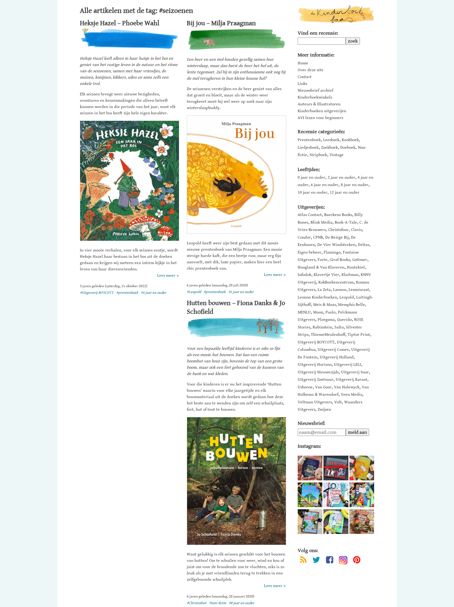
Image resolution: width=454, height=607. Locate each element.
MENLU (304, 312)
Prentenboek (309, 139)
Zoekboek (329, 147)
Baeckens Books (338, 214)
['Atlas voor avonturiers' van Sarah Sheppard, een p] (310, 521)
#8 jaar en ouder (241, 603)
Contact (305, 77)
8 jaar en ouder (354, 184)
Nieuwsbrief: (311, 423)
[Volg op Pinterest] (356, 561)
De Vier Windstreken (336, 244)
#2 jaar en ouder (241, 292)
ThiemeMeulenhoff (328, 334)
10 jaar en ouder (312, 192)
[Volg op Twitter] (316, 561)
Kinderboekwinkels (315, 97)
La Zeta (324, 289)
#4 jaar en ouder (153, 293)
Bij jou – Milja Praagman (221, 23)
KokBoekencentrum (336, 282)
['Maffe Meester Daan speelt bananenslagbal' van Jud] (335, 521)
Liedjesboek (308, 147)
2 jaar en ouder (341, 177)
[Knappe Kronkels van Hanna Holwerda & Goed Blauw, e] (335, 494)
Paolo (331, 312)
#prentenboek (127, 293)
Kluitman (350, 274)
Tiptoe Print (359, 334)
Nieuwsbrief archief (315, 91)
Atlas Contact (310, 214)
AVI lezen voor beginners (320, 118)
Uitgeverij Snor (355, 372)
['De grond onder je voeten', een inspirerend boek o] (361, 521)
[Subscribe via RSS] (303, 561)
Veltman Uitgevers (315, 402)
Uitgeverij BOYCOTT (316, 342)
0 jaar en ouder (311, 177)
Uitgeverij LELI (347, 364)
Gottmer (359, 259)
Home (303, 63)
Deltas (363, 244)
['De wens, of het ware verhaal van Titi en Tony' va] (361, 468)
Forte (322, 259)
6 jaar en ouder (324, 184)
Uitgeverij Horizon (315, 364)
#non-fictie (217, 603)
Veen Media (351, 394)
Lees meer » (168, 275)
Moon (318, 312)
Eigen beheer (309, 252)
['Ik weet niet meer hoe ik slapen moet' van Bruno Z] (310, 468)
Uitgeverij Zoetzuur (315, 379)
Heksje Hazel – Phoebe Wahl (119, 23)
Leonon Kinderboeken (317, 297)
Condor (304, 237)
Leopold (346, 297)
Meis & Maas (324, 304)
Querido (344, 319)
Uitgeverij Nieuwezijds (318, 372)
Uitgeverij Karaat (351, 379)
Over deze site (310, 70)
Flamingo (332, 252)
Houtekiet (356, 267)
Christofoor (338, 229)
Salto (339, 327)
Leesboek (331, 139)
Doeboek (347, 147)
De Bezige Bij (337, 237)
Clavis (356, 229)
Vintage (336, 154)
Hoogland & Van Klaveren (321, 267)
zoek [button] (353, 41)
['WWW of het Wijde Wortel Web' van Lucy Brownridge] (310, 494)
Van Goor (323, 387)
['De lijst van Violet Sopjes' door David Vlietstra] (361, 494)
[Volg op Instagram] (343, 560)
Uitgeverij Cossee (333, 349)
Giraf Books (340, 259)
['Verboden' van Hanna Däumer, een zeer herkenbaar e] (335, 468)
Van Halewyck (346, 387)
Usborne (305, 387)
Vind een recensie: (318, 33)
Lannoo (339, 289)
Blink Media (321, 222)
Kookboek (350, 139)
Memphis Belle (351, 304)
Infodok (304, 274)
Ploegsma (326, 319)
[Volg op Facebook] (329, 561)
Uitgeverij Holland (337, 357)
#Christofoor (197, 603)
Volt (338, 402)
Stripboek (318, 154)
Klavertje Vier (326, 274)
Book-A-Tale (346, 222)
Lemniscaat (359, 289)
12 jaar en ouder (344, 192)
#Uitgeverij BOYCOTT (96, 293)
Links (302, 84)
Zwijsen (324, 409)
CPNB (318, 237)
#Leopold (194, 292)
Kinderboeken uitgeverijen (322, 111)
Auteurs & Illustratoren (319, 104)
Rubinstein (322, 327)
